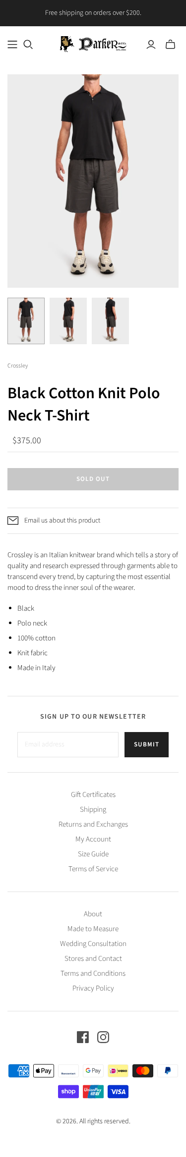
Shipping (93, 809)
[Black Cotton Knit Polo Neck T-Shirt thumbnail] (26, 321)
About (93, 914)
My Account (93, 839)
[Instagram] (103, 1037)
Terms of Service (93, 869)
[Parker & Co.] (93, 43)
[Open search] (28, 45)
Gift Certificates (93, 794)
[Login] (151, 44)
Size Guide (93, 854)
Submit (146, 744)
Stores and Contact (93, 958)
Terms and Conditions (93, 973)
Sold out (93, 478)
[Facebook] (83, 1037)
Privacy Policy (93, 988)
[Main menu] (12, 45)
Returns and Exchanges (93, 824)
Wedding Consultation (93, 944)
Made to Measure (93, 929)
